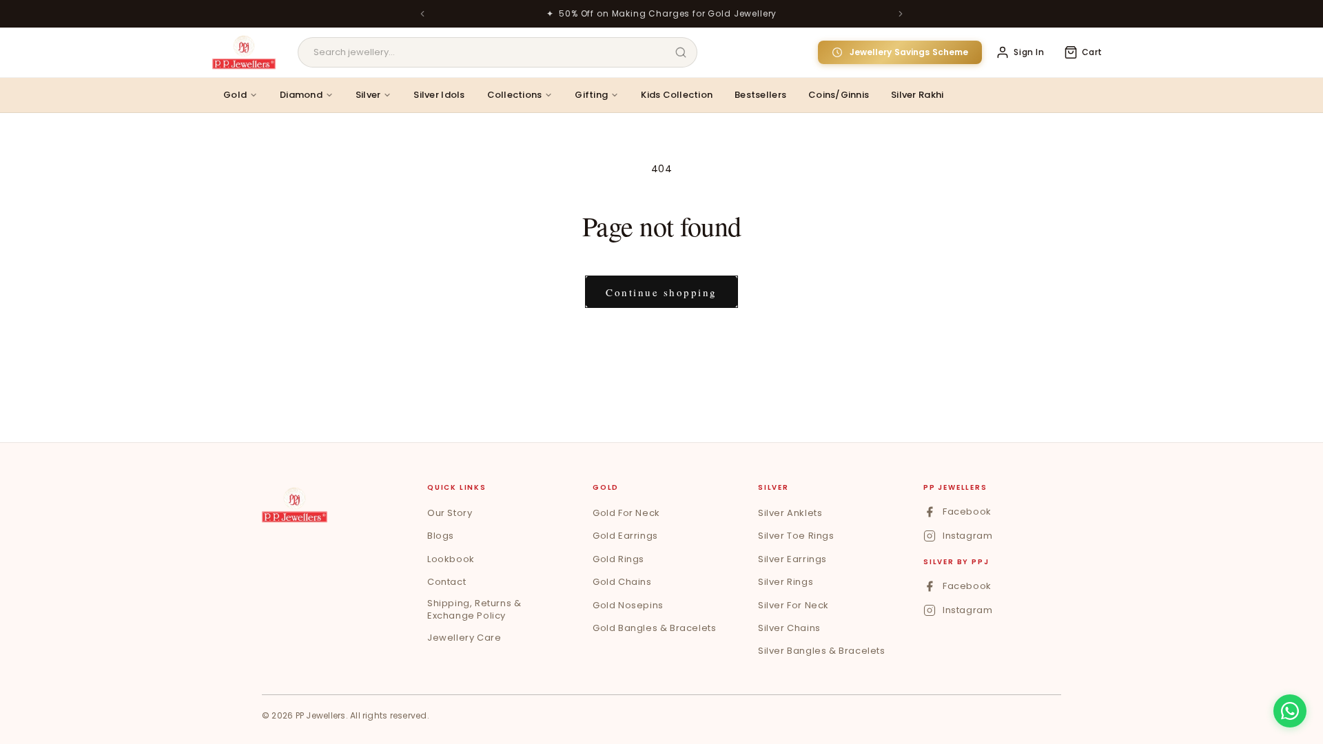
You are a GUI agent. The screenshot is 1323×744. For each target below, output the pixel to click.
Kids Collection (676, 94)
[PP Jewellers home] (294, 505)
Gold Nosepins (628, 605)
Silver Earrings (792, 559)
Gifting (591, 94)
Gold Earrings (625, 535)
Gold (235, 94)
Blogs (440, 535)
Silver (368, 94)
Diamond (301, 94)
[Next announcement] (900, 13)
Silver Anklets (790, 512)
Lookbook (451, 559)
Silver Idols (438, 94)
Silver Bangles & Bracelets (821, 650)
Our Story (449, 512)
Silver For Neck (793, 605)
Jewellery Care (464, 637)
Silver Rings (785, 581)
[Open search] (681, 52)
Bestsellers (760, 94)
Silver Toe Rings (796, 535)
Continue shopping (661, 292)
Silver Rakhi (917, 94)
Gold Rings (618, 559)
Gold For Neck (626, 512)
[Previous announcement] (422, 13)
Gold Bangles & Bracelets (654, 627)
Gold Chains (622, 581)
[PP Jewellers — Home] (244, 52)
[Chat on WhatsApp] (1289, 710)
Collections (514, 94)
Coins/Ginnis (838, 94)
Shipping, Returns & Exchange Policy (474, 609)
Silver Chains (789, 627)
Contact (446, 581)
